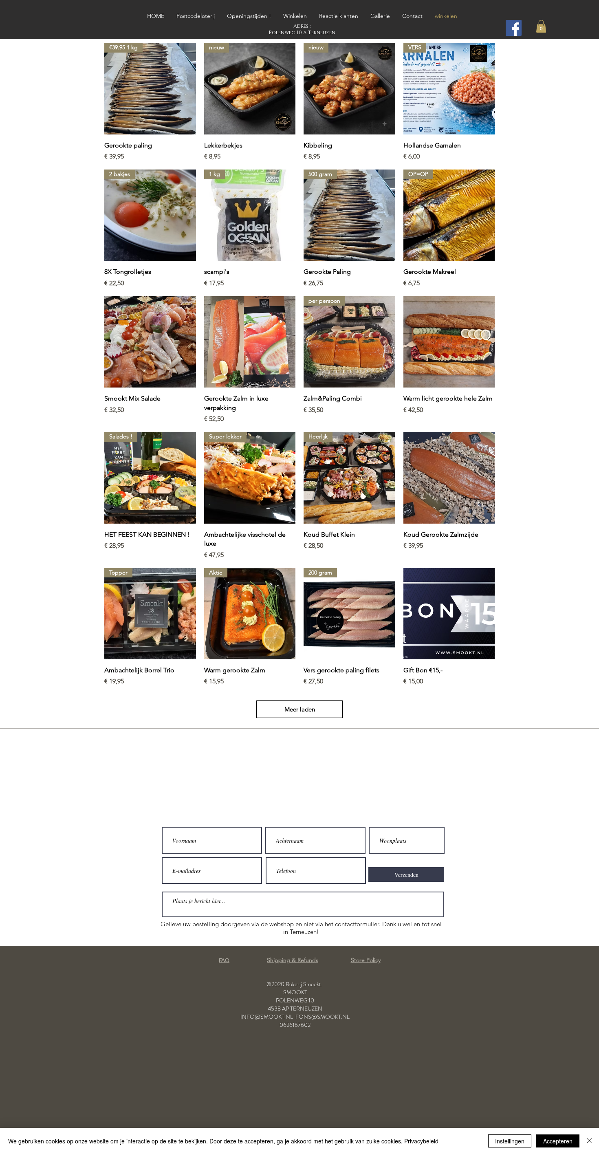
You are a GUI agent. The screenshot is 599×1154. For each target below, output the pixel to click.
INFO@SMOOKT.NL (266, 1017)
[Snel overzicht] (150, 342)
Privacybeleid (421, 1141)
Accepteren (558, 1141)
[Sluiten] (589, 1140)
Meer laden (299, 709)
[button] (541, 26)
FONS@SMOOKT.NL (322, 1017)
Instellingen (509, 1141)
